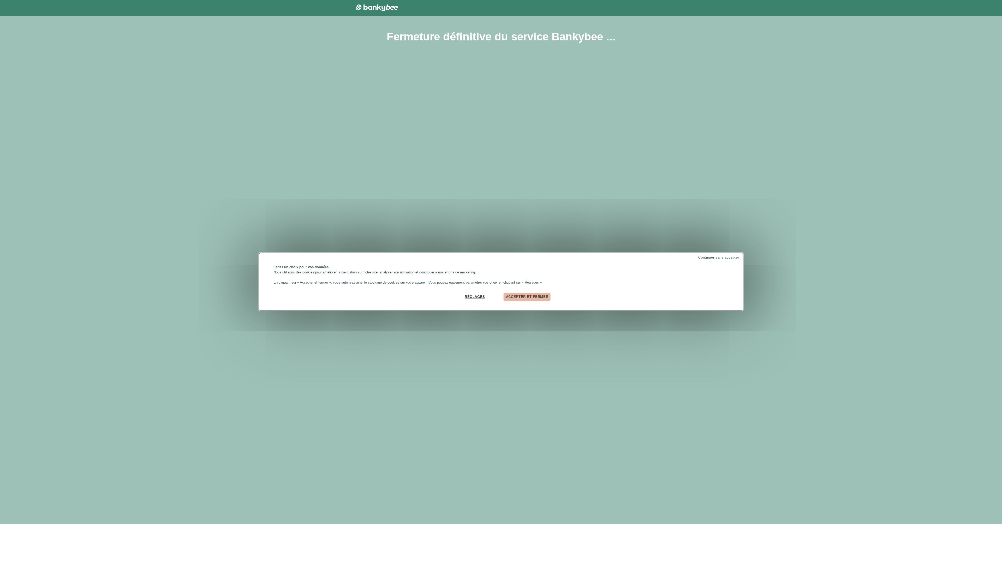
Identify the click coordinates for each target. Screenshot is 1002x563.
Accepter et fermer (527, 297)
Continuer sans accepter (718, 257)
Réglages (475, 297)
